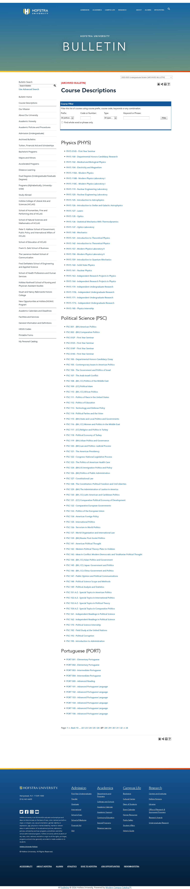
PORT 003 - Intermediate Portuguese (83, 670)
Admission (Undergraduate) (31, 133)
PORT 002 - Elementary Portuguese (82, 665)
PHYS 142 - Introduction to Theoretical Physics (88, 243)
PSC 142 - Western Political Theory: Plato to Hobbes (90, 549)
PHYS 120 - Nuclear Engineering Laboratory (86, 194)
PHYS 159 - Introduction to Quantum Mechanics (88, 259)
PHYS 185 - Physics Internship (80, 308)
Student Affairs (129, 825)
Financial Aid (76, 825)
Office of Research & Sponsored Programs (157, 810)
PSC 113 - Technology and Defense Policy (85, 408)
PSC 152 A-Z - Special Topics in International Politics (90, 597)
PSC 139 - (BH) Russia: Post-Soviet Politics (85, 538)
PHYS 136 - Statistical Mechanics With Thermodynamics (92, 221)
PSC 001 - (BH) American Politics (81, 326)
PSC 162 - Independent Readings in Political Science (90, 619)
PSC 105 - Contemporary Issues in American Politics (90, 364)
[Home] (45, 11)
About (139, 10)
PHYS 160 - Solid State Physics (80, 265)
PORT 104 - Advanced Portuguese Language (87, 702)
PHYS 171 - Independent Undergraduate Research (89, 297)
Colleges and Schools (105, 801)
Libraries (152, 804)
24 (90, 728)
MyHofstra (159, 10)
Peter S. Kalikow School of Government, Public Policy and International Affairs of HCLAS (37, 232)
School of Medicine (78, 820)
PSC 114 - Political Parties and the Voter (84, 413)
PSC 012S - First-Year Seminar (80, 343)
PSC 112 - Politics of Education (80, 402)
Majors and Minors (27, 157)
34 (127, 728)
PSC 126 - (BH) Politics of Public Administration (88, 473)
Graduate (75, 804)
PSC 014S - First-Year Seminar (80, 353)
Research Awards (155, 817)
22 (82, 728)
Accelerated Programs (29, 163)
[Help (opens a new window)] (168, 84)
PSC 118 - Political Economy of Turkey (84, 435)
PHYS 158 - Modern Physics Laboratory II (85, 254)
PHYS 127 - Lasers (74, 210)
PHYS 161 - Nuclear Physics (79, 270)
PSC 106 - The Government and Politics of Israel (88, 370)
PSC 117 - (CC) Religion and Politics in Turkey (87, 429)
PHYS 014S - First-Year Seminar (80, 151)
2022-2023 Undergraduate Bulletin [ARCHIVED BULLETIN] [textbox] (143, 77)
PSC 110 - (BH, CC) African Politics (82, 391)
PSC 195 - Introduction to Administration (85, 641)
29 (110, 728)
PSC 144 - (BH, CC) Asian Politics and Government (89, 559)
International (76, 809)
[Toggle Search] (168, 8)
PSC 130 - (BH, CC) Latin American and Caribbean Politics (92, 494)
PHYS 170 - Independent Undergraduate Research (89, 286)
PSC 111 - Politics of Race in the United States (87, 397)
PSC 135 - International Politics (80, 522)
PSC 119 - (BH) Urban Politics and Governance (87, 440)
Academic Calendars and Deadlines (35, 310)
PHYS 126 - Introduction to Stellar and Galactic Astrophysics (94, 205)
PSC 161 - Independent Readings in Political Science (90, 614)
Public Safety (128, 820)
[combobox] (146, 77)
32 (121, 728)
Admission (84, 10)
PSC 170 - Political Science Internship (83, 625)
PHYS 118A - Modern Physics (79, 173)
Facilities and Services (29, 317)
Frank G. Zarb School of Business (34, 248)
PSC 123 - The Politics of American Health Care (88, 462)
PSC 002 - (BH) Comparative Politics (83, 332)
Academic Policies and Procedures (34, 127)
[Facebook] (26, 812)
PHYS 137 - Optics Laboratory (80, 227)
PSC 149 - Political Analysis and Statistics (85, 587)
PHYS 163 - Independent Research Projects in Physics (91, 276)
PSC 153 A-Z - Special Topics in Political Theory (88, 603)
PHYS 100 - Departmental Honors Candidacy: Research (92, 156)
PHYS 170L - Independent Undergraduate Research (90, 292)
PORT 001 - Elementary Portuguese (82, 659)
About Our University (28, 115)
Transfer (74, 799)
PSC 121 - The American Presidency (82, 451)
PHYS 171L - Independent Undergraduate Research (90, 303)
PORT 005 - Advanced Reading (80, 681)
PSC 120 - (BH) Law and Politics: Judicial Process (88, 446)
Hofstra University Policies (29, 847)
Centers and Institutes (157, 793)
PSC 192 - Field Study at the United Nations (86, 630)
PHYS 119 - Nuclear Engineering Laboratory (86, 189)
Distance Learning (27, 170)
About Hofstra (44, 866)
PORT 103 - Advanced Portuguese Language (87, 697)
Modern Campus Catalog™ (118, 887)
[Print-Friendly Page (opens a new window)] (165, 84)
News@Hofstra (131, 866)
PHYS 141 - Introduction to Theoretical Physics (88, 238)
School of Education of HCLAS (32, 242)
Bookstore (127, 793)
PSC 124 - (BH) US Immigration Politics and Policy (89, 467)
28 (106, 728)
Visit (72, 831)
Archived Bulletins (27, 139)
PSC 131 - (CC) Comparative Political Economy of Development (96, 500)
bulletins (65, 887)
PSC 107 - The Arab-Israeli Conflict (82, 375)
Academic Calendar (105, 807)
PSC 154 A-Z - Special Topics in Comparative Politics (90, 608)
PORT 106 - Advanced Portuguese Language (87, 713)
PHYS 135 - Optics (74, 216)
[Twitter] (21, 812)
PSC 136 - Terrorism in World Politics (83, 527)
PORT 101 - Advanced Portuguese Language (87, 686)
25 (94, 728)
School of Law (76, 815)
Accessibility (26, 866)
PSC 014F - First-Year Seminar (80, 348)
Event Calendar (129, 809)
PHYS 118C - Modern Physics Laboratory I (85, 183)
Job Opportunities (110, 866)
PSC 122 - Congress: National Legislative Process (89, 456)
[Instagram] (32, 812)
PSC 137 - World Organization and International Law (90, 532)
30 (113, 728)
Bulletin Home (25, 97)
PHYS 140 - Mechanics (76, 232)
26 (98, 728)
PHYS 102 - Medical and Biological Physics (86, 162)
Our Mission (24, 109)
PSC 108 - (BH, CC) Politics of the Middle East (87, 381)
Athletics (72, 866)
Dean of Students (130, 804)
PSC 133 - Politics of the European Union (85, 511)
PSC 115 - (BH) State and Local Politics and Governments (92, 419)
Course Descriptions (28, 103)
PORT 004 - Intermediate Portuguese (83, 675)
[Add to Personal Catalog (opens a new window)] (158, 84)
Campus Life (110, 10)
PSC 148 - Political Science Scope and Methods (88, 581)
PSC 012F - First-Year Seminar (80, 337)
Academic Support (104, 812)
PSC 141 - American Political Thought (83, 543)
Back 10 (74, 728)
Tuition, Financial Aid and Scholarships (36, 145)
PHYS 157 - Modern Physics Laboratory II (85, 248)
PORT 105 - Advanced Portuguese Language (87, 708)
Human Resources (130, 815)
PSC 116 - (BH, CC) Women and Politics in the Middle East (93, 424)
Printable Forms (26, 335)
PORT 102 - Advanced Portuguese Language (87, 692)
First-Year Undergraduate (81, 793)
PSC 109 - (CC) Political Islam (79, 386)
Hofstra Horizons (155, 799)
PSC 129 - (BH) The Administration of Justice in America (92, 489)
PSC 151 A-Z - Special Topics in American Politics (89, 592)
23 (86, 728)
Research (122, 10)
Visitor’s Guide (128, 831)
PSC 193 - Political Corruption (80, 635)
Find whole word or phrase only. (78, 122)
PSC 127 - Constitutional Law (79, 478)
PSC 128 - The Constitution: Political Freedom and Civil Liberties (96, 484)
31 (117, 728)
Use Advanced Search (29, 89)
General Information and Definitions (35, 323)
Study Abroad (25, 194)
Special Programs (104, 823)
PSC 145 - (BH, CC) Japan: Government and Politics (90, 565)
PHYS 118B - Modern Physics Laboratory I (85, 178)
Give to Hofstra (89, 866)
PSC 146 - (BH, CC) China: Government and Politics (89, 570)
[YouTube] (37, 812)
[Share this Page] (162, 84)
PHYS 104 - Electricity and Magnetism (84, 167)
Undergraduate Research (159, 823)
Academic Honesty (27, 121)
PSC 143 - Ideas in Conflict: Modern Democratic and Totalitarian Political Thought (104, 554)
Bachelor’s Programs (28, 151)
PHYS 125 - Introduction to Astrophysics (85, 200)
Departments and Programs (104, 795)
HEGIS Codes (25, 329)
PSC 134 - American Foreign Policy (82, 516)
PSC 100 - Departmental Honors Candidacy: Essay (89, 359)
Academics (97, 10)
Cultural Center (129, 799)
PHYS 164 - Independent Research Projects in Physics (91, 281)
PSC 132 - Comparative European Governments (88, 505)
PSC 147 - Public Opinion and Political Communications (92, 576)
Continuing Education (105, 817)
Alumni (148, 10)
